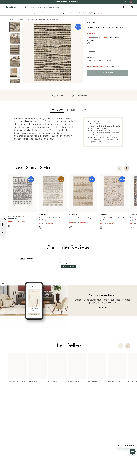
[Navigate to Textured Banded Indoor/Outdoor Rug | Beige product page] (53, 191)
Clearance (101, 13)
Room (57, 13)
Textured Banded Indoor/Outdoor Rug (50, 218)
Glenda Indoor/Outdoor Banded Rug (80, 218)
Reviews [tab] (22, 258)
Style (63, 13)
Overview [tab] (57, 110)
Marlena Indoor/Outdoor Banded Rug (48, 19)
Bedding (92, 13)
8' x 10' (109, 60)
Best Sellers (36, 13)
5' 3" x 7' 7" (92, 60)
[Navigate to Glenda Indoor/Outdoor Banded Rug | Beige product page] (83, 191)
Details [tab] (72, 110)
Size (43, 13)
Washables (82, 13)
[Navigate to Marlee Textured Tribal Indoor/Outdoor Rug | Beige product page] (114, 191)
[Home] (12, 7)
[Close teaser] (5, 219)
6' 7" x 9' (101, 60)
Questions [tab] (30, 258)
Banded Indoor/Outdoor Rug (16, 216)
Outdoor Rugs (33, 19)
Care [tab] (84, 110)
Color (50, 13)
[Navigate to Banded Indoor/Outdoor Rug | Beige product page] (22, 191)
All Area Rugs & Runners (21, 19)
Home (11, 19)
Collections (72, 13)
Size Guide (125, 57)
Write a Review (70, 267)
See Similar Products (113, 66)
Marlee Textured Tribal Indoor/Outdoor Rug (112, 218)
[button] (12, 219)
